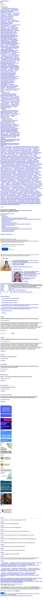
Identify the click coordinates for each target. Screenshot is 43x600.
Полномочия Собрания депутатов (32, 187)
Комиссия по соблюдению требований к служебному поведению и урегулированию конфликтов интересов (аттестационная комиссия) (9, 131)
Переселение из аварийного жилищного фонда (25, 163)
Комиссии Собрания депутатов (8, 189)
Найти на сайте (39, 581)
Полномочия (9, 14)
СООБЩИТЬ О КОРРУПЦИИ (6, 234)
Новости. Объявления (14, 97)
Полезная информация (5, 405)
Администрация (8, 146)
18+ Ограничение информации (16, 582)
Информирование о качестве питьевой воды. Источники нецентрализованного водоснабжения (9, 63)
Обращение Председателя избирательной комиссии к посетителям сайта (9, 112)
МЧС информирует (10, 144)
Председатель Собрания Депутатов (9, 93)
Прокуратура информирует (14, 204)
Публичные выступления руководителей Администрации (20, 150)
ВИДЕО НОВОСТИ (4, 374)
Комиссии (7, 183)
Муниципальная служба (26, 151)
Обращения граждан (8, 57)
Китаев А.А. (3, 312)
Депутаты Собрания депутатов (8, 225)
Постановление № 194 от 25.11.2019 (9, 302)
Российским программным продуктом (19, 593)
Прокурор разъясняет (23, 154)
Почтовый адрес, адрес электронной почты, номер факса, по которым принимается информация (10, 134)
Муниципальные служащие (7, 220)
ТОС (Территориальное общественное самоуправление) (7, 84)
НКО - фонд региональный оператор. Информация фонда (26, 169)
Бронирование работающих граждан (24, 176)
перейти (2, 417)
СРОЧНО (2, 316)
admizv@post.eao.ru (28, 266)
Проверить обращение (8, 140)
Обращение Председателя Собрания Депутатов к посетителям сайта (8, 95)
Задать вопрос (3, 203)
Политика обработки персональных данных (21, 580)
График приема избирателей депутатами (10, 98)
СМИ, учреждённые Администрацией (29, 166)
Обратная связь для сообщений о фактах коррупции (29, 200)
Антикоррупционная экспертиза (28, 195)
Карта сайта (2, 582)
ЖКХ (2, 48)
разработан (5, 595)
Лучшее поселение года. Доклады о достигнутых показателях (24, 183)
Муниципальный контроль (9, 153)
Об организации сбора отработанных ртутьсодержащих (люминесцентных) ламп (9, 78)
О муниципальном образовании (11, 48)
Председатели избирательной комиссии (9, 110)
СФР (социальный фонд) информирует (24, 153)
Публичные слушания (13, 85)
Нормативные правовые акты (18, 187)
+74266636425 (15, 266)
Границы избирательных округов (27, 190)
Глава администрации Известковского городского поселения (25, 146)
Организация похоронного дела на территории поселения (25, 175)
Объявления (3, 144)
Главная (2, 146)
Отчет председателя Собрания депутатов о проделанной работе (24, 188)
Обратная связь (3, 139)
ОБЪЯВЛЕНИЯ (3, 364)
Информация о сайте (21, 581)
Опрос (1, 141)
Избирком (37, 190)
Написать (4, 249)
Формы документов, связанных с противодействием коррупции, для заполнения (9, 124)
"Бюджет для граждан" (11, 87)
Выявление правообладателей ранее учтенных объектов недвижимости (8, 75)
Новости (11, 143)
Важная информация (4, 143)
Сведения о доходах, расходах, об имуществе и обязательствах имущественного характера (9, 105)
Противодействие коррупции (7, 118)
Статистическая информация (13, 54)
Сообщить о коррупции (12, 139)
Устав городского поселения (19, 148)
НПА (8, 117)
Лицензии (8, 582)
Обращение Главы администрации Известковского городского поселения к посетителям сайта (9, 10)
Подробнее (2, 390)
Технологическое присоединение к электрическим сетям (7, 83)
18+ (1, 1)
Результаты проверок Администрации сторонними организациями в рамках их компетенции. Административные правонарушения (10, 67)
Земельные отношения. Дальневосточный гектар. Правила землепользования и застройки (10, 31)
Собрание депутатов (5, 92)
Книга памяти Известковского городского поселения (9, 87)
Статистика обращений (8, 141)
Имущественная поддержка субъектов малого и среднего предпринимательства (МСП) (10, 22)
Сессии (12, 103)
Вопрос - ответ (16, 140)
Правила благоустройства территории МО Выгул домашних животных (9, 39)
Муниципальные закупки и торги (13, 151)
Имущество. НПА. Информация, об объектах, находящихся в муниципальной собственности (9, 29)
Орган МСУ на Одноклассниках (19, 570)
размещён (21, 595)
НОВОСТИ (2, 354)
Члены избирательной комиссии (16, 193)
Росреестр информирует (12, 27)
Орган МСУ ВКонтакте (12, 566)
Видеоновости (16, 143)
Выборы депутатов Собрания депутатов (32, 193)
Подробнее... (3, 330)
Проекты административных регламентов (10, 298)
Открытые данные (22, 566)
